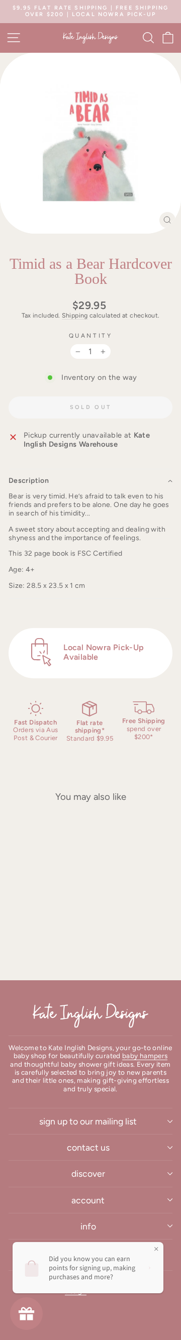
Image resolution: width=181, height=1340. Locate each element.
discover (88, 1173)
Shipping (75, 315)
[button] (90, 480)
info (88, 1226)
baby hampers (144, 1056)
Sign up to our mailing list (88, 1121)
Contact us (88, 1147)
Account (88, 1200)
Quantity (90, 335)
